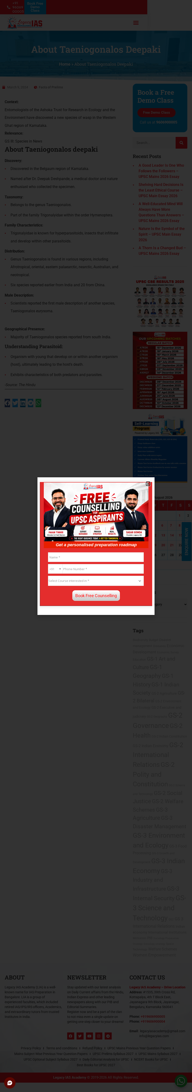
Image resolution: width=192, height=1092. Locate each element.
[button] (148, 484)
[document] (96, 546)
